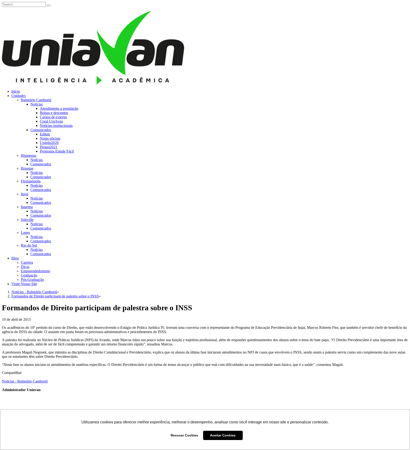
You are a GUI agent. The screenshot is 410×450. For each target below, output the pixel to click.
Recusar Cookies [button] (184, 435)
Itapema (27, 207)
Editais (45, 134)
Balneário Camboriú (36, 100)
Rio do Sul (29, 245)
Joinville (27, 220)
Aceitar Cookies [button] (223, 435)
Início (15, 91)
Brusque (27, 168)
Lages (25, 232)
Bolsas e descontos (54, 113)
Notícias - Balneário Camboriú (25, 381)
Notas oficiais (50, 138)
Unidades (18, 96)
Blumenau (28, 155)
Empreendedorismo (35, 271)
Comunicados (40, 130)
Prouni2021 (48, 147)
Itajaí (24, 194)
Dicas (25, 267)
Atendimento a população (59, 108)
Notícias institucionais (56, 126)
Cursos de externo (53, 117)
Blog (15, 258)
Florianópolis (31, 181)
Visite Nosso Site (24, 284)
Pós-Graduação (32, 280)
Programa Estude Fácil (57, 151)
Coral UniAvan (51, 121)
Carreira (27, 262)
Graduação (29, 275)
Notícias (36, 104)
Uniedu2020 (49, 143)
